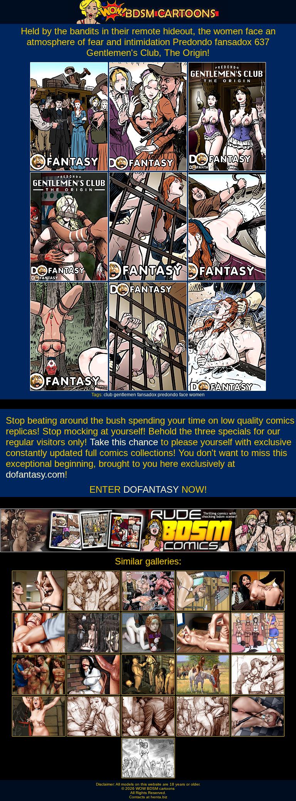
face (183, 394)
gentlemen (125, 394)
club (108, 394)
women (197, 394)
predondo (168, 394)
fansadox (146, 394)
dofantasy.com (35, 474)
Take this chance (124, 442)
